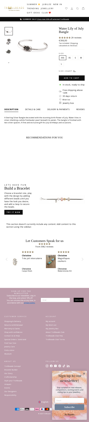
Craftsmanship (10, 377)
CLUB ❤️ (46, 12)
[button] (65, 37)
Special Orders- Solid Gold (15, 339)
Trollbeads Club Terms (55, 339)
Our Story (8, 373)
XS (69, 57)
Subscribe (78, 300)
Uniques (7, 384)
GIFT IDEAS (33, 12)
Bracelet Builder (11, 370)
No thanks (69, 414)
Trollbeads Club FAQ (54, 336)
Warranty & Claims (12, 328)
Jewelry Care (9, 346)
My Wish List (51, 325)
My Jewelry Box (52, 328)
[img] (44, 244)
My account (50, 321)
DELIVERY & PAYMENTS (58, 109)
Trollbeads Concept (12, 366)
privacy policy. (29, 303)
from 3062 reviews (44, 246)
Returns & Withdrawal (13, 325)
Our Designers (10, 391)
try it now (13, 212)
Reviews (80, 109)
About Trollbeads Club (55, 332)
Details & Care (33, 109)
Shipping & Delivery (12, 321)
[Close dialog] (84, 373)
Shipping (74, 43)
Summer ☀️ (34, 4)
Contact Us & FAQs (12, 336)
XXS (62, 57)
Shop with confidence (13, 332)
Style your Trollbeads (13, 381)
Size (61, 53)
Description (11, 109)
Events (7, 388)
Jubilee (47, 4)
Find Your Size (10, 343)
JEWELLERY (47, 8)
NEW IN (57, 4)
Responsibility (10, 395)
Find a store (9, 350)
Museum (8, 354)
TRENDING (33, 8)
